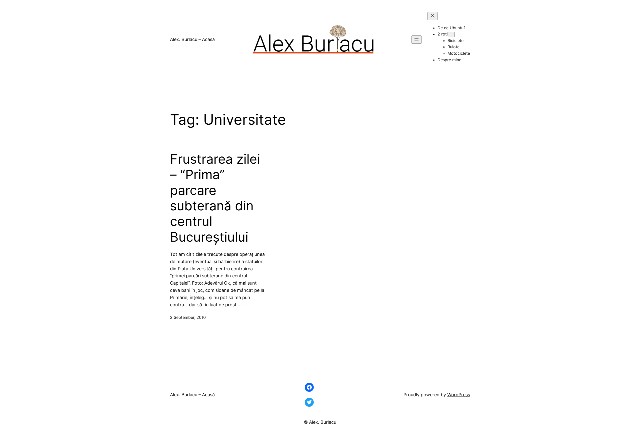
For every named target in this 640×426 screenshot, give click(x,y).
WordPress (458, 394)
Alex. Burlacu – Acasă (192, 39)
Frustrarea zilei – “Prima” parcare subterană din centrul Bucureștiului (215, 198)
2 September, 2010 (188, 317)
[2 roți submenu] (451, 34)
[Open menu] (417, 39)
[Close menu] (433, 16)
